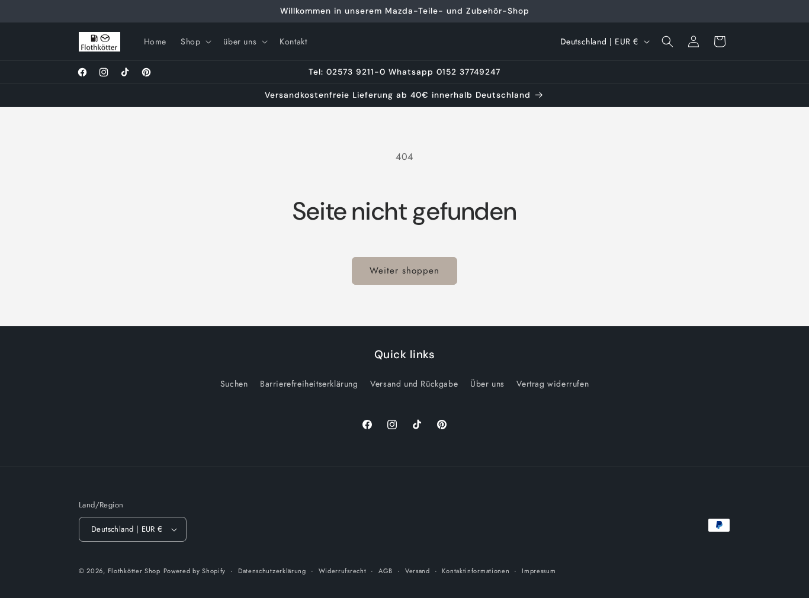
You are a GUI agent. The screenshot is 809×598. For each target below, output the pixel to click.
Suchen (234, 384)
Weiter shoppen (404, 270)
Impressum (539, 571)
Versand (417, 571)
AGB (385, 571)
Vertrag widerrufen (552, 384)
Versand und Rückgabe (414, 384)
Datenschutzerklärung (272, 571)
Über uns (487, 384)
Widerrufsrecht (343, 571)
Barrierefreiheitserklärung (309, 384)
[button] (195, 41)
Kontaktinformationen (475, 571)
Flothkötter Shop (134, 571)
